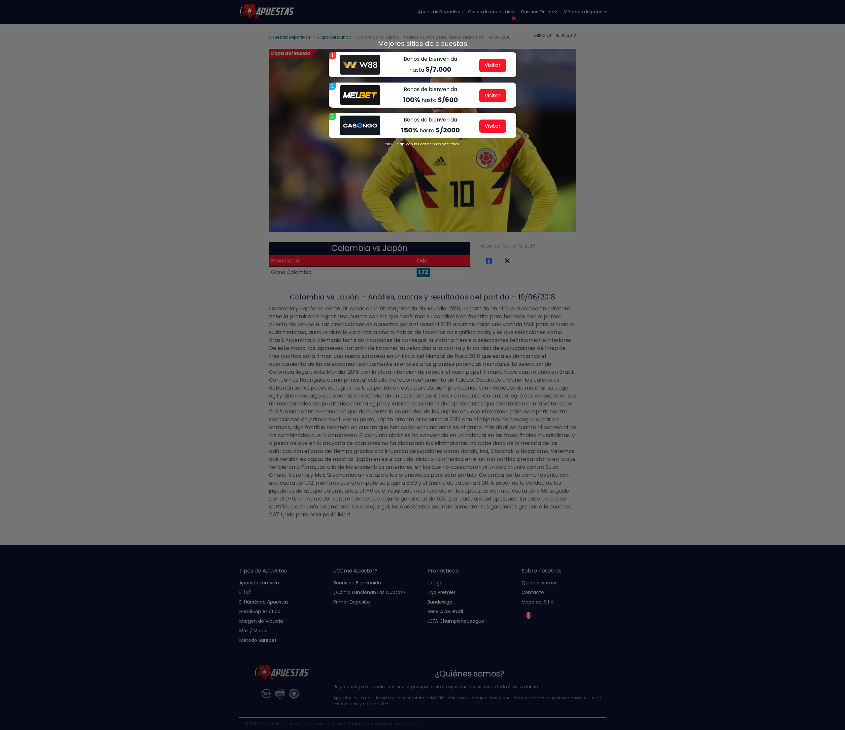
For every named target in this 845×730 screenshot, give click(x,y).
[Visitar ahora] (360, 65)
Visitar (493, 65)
